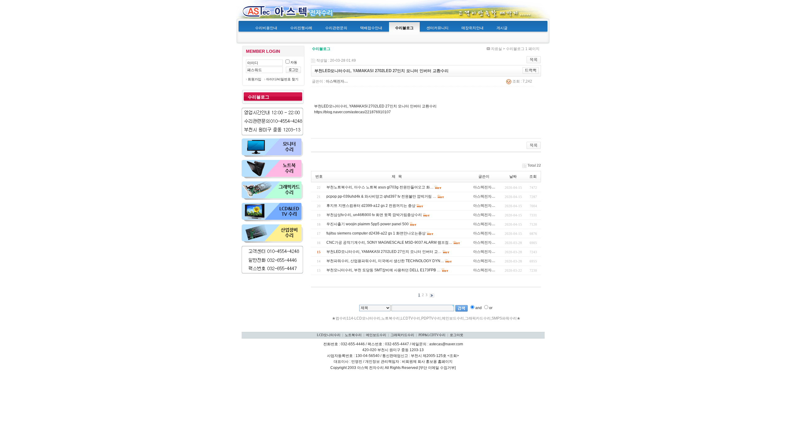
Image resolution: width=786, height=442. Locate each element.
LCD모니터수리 (328, 335)
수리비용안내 (266, 28)
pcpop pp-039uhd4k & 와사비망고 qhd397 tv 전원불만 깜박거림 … (381, 196)
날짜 (513, 176)
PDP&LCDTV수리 (432, 335)
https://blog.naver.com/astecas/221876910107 (352, 112)
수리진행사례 (301, 28)
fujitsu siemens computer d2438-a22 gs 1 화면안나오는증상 (376, 233)
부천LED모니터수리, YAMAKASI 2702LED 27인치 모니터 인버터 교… (384, 252)
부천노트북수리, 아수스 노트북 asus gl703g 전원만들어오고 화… (380, 187)
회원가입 (254, 79)
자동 (293, 62)
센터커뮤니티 (437, 28)
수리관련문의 (336, 28)
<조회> (453, 356)
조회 (533, 176)
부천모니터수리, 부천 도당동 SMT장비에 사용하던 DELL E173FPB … (383, 270)
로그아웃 (456, 335)
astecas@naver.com (446, 344)
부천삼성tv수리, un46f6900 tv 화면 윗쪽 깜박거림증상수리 (374, 215)
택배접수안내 (371, 28)
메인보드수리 (376, 335)
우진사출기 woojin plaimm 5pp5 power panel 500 (367, 224)
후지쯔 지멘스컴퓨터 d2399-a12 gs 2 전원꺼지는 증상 (370, 206)
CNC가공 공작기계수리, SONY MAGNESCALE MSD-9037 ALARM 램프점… (389, 242)
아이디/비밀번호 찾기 (282, 79)
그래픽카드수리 (402, 335)
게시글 (502, 28)
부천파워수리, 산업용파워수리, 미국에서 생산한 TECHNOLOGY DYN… (385, 261)
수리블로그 (404, 28)
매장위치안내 (472, 28)
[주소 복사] (531, 70)
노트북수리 (353, 335)
